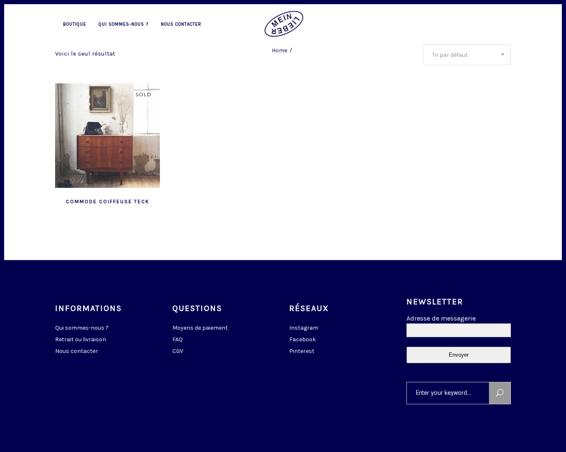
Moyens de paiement (200, 327)
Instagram (303, 327)
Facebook (302, 339)
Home (279, 50)
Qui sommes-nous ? (82, 327)
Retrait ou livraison (80, 339)
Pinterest (301, 351)
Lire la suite (87, 201)
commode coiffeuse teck (107, 201)
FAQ (177, 339)
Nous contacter (76, 351)
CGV (177, 351)
